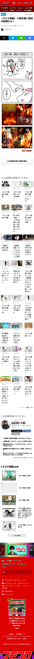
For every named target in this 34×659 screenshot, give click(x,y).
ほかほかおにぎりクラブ (8, 564)
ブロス (19, 3)
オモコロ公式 (8, 580)
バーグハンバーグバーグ (13, 644)
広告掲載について (20, 634)
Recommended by (22, 407)
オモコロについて (22, 564)
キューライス (12, 8)
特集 (14, 3)
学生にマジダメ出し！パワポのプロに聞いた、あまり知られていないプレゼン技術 (17, 454)
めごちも (20, 8)
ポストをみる (4, 34)
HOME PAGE (16, 433)
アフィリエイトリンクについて (10, 636)
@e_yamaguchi (18, 431)
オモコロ (6, 3)
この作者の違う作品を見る (17, 161)
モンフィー (26, 586)
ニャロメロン (19, 10)
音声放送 (4, 588)
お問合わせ (11, 634)
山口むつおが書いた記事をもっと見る (23, 457)
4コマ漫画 (9, 561)
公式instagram (8, 591)
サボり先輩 (4, 8)
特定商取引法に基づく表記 (14, 638)
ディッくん (5, 10)
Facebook (27, 431)
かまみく (19, 586)
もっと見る (17, 535)
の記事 (10, 466)
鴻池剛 (12, 10)
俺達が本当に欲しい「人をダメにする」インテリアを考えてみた (17, 445)
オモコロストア (9, 594)
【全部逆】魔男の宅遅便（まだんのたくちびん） (17, 438)
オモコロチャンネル (20, 580)
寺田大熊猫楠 (27, 10)
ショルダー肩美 (28, 8)
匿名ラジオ (5, 586)
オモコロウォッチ (23, 583)
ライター (4, 567)
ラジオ (15, 561)
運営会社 (24, 638)
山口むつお (8, 29)
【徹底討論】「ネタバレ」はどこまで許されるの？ (18, 441)
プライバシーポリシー (26, 636)
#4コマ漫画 (9, 14)
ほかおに (26, 3)
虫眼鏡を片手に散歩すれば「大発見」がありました (17, 449)
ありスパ (12, 586)
